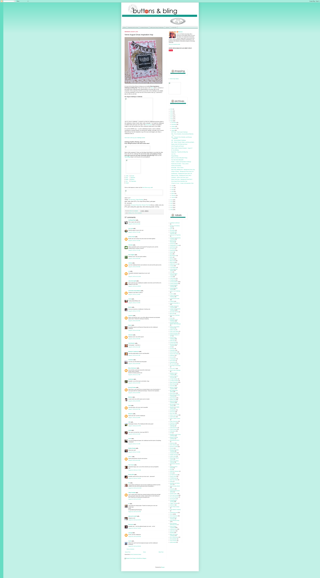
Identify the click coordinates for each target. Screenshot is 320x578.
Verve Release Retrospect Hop (173, 524)
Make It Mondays (174, 382)
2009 (171, 209)
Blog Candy (172, 260)
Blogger (162, 567)
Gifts (171, 347)
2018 (171, 115)
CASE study (172, 278)
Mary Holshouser (132, 368)
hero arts (172, 357)
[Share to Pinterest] (147, 211)
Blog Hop (172, 262)
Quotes (167, 27)
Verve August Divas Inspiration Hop (179, 181)
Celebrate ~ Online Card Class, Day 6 (179, 177)
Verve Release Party (174, 520)
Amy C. (130, 456)
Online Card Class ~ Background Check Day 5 (181, 179)
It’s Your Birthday (175, 150)
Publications (173, 431)
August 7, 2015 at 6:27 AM (134, 409)
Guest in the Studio (174, 353)
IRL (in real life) (173, 364)
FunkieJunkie (173, 342)
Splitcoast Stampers (174, 471)
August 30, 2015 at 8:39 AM (134, 546)
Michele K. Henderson (133, 351)
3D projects (172, 230)
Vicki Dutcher (131, 343)
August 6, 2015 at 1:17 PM (134, 374)
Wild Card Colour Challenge (174, 535)
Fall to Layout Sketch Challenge (174, 327)
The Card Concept (174, 495)
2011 (171, 205)
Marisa (130, 307)
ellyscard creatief (132, 516)
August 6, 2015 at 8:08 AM (134, 363)
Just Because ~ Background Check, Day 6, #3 (181, 173)
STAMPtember (173, 478)
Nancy (129, 325)
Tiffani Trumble (131, 492)
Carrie (129, 541)
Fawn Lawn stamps (174, 331)
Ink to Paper (172, 360)
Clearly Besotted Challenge (174, 286)
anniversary (172, 243)
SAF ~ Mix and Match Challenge (178, 140)
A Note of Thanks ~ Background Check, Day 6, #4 (182, 171)
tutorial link (172, 505)
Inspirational (173, 362)
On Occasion (149, 124)
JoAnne (130, 263)
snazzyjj (130, 532)
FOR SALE (172, 340)
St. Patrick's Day (173, 474)
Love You (173, 154)
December (173, 122)
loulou (129, 430)
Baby (171, 254)
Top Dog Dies (173, 498)
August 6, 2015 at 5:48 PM (134, 392)
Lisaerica (130, 315)
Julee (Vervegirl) (132, 281)
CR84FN (172, 301)
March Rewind (173, 384)
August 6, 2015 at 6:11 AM (134, 347)
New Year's (172, 413)
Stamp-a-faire (173, 476)
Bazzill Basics (173, 255)
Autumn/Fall (172, 250)
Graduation (172, 350)
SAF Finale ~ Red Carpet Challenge (179, 132)
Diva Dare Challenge (175, 315)
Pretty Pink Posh (173, 427)
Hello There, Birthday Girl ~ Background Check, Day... (183, 169)
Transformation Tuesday (173, 501)
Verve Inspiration (138, 212)
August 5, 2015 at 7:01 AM (134, 232)
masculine (172, 385)
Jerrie (129, 438)
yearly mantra (173, 542)
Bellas (171, 257)
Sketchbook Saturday (175, 463)
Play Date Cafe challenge (173, 425)
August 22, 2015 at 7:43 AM (134, 528)
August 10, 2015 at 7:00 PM (134, 478)
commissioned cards (174, 298)
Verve (152, 87)
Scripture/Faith (173, 452)
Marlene (130, 397)
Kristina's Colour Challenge (173, 374)
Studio (171, 481)
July (172, 185)
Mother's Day (173, 399)
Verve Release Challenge (173, 518)
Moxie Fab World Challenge (174, 402)
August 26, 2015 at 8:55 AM (134, 536)
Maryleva (130, 413)
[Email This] (141, 211)
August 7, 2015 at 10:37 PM (134, 425)
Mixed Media (173, 393)
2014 (171, 199)
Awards (171, 252)
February (173, 195)
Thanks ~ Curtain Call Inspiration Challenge (181, 161)
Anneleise (130, 359)
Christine (130, 245)
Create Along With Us (175, 303)
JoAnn (129, 299)
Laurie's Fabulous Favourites (174, 376)
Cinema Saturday (174, 283)
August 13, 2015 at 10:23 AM (134, 488)
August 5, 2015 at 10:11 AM (134, 276)
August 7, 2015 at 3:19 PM (134, 417)
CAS (171, 272)
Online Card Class (174, 415)
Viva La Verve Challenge (173, 527)
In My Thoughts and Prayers (177, 146)
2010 (171, 207)
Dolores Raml (131, 236)
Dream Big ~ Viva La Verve (177, 167)
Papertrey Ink (173, 423)
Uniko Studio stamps (174, 506)
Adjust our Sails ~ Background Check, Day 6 (181, 175)
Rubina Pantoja (132, 448)
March (172, 193)
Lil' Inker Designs (174, 379)
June (172, 187)
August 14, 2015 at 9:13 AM (134, 499)
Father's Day (173, 329)
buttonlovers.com (174, 264)
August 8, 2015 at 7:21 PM (134, 443)
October (173, 126)
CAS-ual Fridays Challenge (173, 274)
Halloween (172, 355)
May (172, 189)
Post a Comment (130, 549)
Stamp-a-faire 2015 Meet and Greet (179, 144)
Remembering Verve (174, 440)
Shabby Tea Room (174, 454)
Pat (129, 482)
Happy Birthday (174, 155)
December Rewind (174, 311)
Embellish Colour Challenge (174, 320)
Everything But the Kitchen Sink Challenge (175, 323)
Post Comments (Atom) (136, 554)
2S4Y (171, 228)
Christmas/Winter (174, 281)
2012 (171, 203)
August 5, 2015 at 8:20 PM (134, 320)
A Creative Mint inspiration (173, 232)
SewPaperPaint (132, 220)
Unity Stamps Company (175, 509)
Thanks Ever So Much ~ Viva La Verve (179, 163)
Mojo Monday (173, 397)
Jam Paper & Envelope (175, 365)
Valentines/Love (173, 512)
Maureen (180, 31)
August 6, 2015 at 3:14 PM (134, 383)
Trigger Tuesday (173, 503)
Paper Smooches (174, 421)
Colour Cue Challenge (175, 291)
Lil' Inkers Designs (174, 380)
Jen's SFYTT (173, 368)
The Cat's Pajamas (174, 497)
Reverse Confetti (174, 446)
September (174, 128)
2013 (171, 201)
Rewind (172, 448)
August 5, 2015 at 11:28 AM (134, 286)
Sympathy (172, 489)
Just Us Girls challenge (175, 370)
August (173, 130)
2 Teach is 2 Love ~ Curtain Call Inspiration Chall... (182, 183)
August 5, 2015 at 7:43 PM (134, 302)
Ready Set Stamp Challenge (174, 438)
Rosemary (130, 524)
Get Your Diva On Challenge (174, 344)
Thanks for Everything (176, 165)
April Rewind (173, 247)
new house (172, 411)
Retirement (172, 443)
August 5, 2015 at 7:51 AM (134, 250)
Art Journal (172, 248)
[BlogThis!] (143, 211)
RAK (171, 432)
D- (128, 503)
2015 (171, 120)
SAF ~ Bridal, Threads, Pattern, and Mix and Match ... (183, 142)
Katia (129, 405)
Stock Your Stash (174, 479)
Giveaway (172, 348)
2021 (171, 111)
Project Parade (173, 429)
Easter (171, 318)
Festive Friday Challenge (173, 338)
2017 (171, 117)
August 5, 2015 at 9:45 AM (134, 266)
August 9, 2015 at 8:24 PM (134, 460)
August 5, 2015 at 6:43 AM (134, 224)
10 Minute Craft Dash (175, 222)
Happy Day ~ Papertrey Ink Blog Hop (179, 152)
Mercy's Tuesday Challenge (174, 388)
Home (124, 27)
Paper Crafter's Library (175, 418)
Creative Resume (144, 27)
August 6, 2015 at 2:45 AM (134, 330)
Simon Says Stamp (174, 78)
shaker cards (173, 456)
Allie (129, 422)
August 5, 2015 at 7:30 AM (134, 240)
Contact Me (173, 27)
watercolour (172, 531)
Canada (172, 265)
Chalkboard (172, 280)
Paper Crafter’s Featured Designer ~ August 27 (181, 148)
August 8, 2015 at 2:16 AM (134, 434)
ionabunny (130, 379)
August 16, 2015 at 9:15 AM (134, 511)
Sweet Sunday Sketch (175, 486)
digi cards (172, 313)
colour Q (172, 293)
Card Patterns (173, 267)
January (173, 197)
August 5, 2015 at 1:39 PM (134, 294)
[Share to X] (144, 211)
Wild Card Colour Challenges (157, 27)
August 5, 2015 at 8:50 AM (134, 258)
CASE (171, 276)
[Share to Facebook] (146, 211)
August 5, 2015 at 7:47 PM (134, 311)
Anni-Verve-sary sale (147, 187)
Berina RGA (131, 474)
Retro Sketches (173, 444)
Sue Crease (131, 464)
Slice (171, 469)
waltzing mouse (173, 529)
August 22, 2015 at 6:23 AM (134, 520)
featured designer (174, 333)
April (172, 191)
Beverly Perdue (132, 387)
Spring (171, 473)
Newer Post (127, 552)
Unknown (130, 335)
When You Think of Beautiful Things (179, 157)
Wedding (172, 532)
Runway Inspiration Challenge (174, 450)
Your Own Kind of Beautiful (177, 159)
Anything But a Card (174, 245)
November (173, 124)
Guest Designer (173, 352)
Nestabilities (173, 410)
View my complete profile (174, 44)
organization (173, 416)
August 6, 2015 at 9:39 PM (134, 401)
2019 (171, 113)
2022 (171, 109)
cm (129, 271)
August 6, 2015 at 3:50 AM (134, 338)
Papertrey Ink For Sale (133, 27)
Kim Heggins (131, 254)
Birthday (130, 212)
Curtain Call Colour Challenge (174, 306)
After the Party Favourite (173, 241)
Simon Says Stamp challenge (174, 461)
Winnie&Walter (173, 539)
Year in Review (173, 540)
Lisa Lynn (130, 228)
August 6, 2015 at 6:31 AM (134, 355)
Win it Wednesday (174, 537)
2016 (171, 118)
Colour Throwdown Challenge (174, 296)
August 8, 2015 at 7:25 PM (134, 452)
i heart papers (173, 358)
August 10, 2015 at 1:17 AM (134, 470)
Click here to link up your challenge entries (135, 137)
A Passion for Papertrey (175, 235)
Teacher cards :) (173, 493)
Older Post (161, 552)
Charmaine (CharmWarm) (134, 290)
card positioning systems (173, 270)
